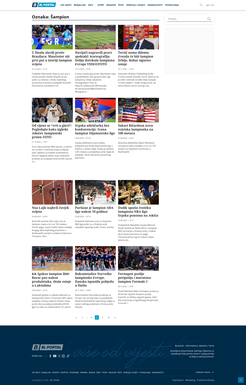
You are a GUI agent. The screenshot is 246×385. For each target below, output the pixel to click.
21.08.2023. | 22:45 (126, 138)
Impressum (178, 380)
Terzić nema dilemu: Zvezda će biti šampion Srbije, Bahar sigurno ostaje (135, 58)
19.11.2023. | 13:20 (126, 69)
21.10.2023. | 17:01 (39, 142)
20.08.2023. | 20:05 (39, 216)
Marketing (190, 380)
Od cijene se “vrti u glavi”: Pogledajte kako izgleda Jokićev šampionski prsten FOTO (52, 131)
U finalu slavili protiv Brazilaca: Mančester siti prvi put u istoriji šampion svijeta (52, 58)
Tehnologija (172, 5)
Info (90, 5)
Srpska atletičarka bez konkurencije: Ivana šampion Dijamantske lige (95, 129)
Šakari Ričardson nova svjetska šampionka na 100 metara (135, 129)
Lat (207, 5)
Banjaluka (80, 5)
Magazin (111, 5)
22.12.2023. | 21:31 (39, 69)
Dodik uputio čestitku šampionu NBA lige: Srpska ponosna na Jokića (138, 211)
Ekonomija (74, 372)
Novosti (56, 372)
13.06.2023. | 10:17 (126, 220)
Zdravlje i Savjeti (135, 5)
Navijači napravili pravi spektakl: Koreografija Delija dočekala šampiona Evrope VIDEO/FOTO (95, 58)
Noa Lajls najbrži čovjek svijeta (50, 209)
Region (92, 372)
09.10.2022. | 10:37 (126, 286)
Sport (101, 5)
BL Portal (54, 380)
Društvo (64, 372)
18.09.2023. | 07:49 (83, 138)
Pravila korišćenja (205, 380)
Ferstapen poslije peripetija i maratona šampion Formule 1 (134, 278)
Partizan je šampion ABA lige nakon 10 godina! (94, 209)
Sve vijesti (66, 5)
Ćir (212, 5)
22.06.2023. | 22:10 (83, 216)
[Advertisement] (205, 51)
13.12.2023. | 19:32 (83, 69)
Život (121, 5)
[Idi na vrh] (241, 380)
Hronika (84, 372)
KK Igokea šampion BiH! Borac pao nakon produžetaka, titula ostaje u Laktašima (51, 279)
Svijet (98, 372)
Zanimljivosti (155, 5)
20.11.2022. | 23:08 (83, 290)
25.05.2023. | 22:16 (39, 290)
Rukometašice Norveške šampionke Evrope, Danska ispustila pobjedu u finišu (94, 279)
